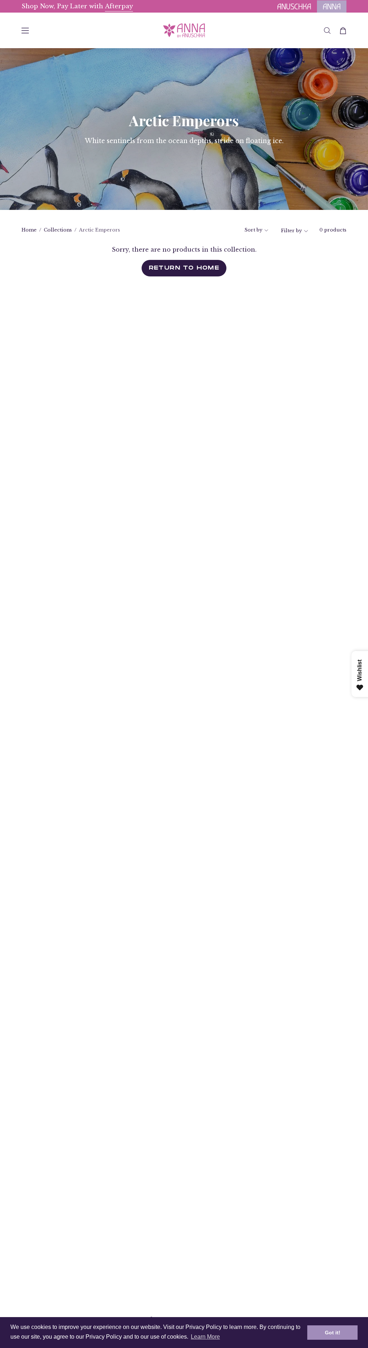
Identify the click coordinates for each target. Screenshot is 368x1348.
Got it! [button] (332, 1332)
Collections (58, 230)
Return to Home (184, 267)
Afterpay (119, 6)
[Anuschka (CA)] (184, 30)
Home (29, 230)
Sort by (253, 230)
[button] (327, 30)
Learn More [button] (205, 1337)
